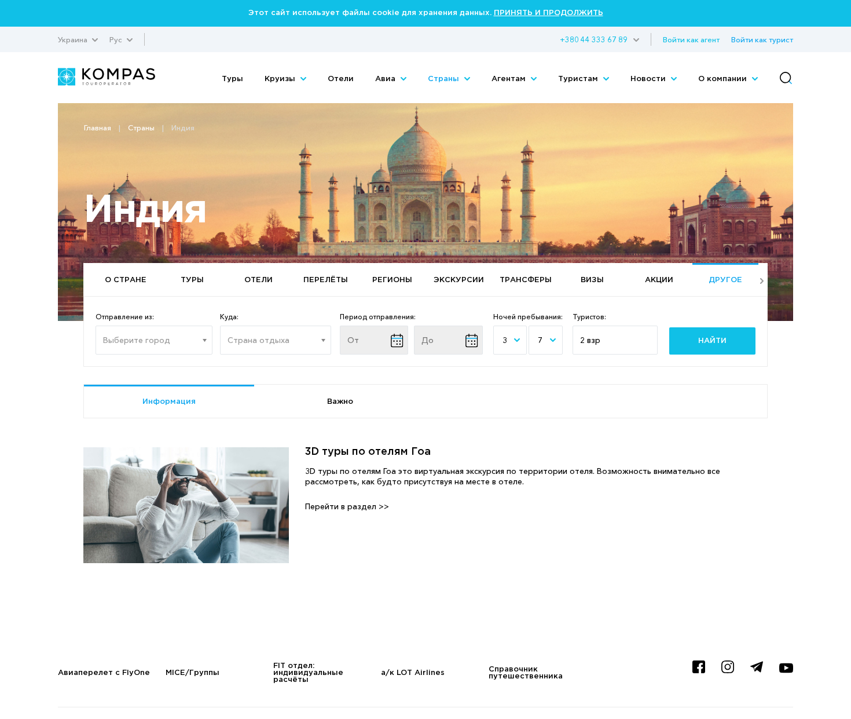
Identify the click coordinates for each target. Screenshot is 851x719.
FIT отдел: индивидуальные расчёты (308, 673)
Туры (232, 79)
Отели (341, 79)
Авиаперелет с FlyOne (104, 673)
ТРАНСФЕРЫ (526, 280)
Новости (649, 79)
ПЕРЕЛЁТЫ (325, 280)
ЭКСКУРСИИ (459, 280)
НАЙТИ (712, 341)
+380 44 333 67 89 (594, 39)
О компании (723, 79)
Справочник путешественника (526, 673)
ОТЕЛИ (258, 280)
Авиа (386, 79)
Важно (340, 402)
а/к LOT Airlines (413, 673)
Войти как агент (691, 39)
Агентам (509, 79)
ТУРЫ (192, 280)
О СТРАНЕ (125, 280)
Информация (169, 402)
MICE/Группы (192, 673)
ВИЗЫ (592, 280)
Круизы (281, 79)
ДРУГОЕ (725, 280)
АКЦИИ (659, 280)
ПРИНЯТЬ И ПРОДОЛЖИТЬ (548, 13)
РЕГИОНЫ (392, 280)
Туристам (579, 79)
